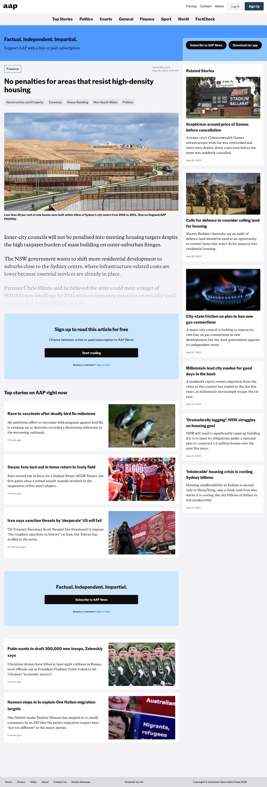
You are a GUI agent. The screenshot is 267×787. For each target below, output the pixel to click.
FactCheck (205, 19)
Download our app (245, 45)
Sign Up (254, 6)
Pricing (191, 6)
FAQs (33, 782)
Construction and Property (25, 102)
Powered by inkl (134, 782)
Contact (206, 6)
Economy (55, 102)
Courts (106, 19)
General (126, 19)
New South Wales (105, 102)
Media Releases (81, 782)
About (219, 6)
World (183, 19)
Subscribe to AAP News (206, 45)
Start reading (91, 353)
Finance (147, 19)
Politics (86, 19)
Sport (166, 19)
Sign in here (103, 364)
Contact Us (60, 782)
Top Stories (62, 19)
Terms (8, 782)
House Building (77, 102)
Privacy (21, 782)
